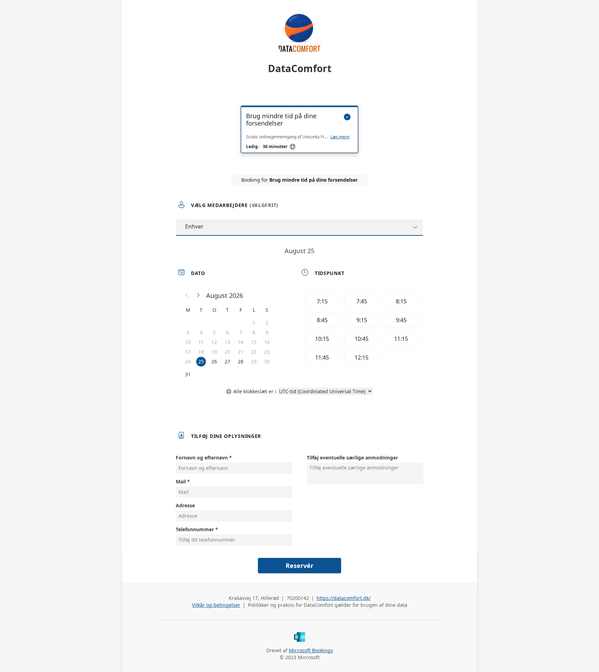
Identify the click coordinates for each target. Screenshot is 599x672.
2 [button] (267, 322)
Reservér (299, 565)
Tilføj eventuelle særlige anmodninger (352, 457)
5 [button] (214, 332)
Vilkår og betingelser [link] (216, 605)
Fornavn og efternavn (202, 457)
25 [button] (201, 361)
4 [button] (201, 332)
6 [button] (227, 332)
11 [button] (201, 342)
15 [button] (254, 342)
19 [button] (214, 351)
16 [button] (267, 342)
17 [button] (188, 351)
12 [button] (214, 342)
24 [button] (188, 361)
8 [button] (253, 332)
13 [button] (227, 342)
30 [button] (267, 361)
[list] (299, 135)
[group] (361, 330)
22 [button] (254, 351)
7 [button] (240, 332)
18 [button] (201, 351)
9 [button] (267, 332)
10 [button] (188, 342)
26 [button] (214, 361)
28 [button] (240, 361)
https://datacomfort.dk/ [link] (343, 598)
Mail (181, 481)
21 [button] (240, 351)
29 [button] (254, 361)
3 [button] (187, 332)
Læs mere (339, 137)
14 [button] (240, 342)
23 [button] (267, 351)
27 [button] (227, 361)
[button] (186, 295)
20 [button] (227, 351)
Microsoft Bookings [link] (311, 650)
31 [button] (188, 374)
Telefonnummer (195, 529)
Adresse (185, 505)
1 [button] (253, 322)
